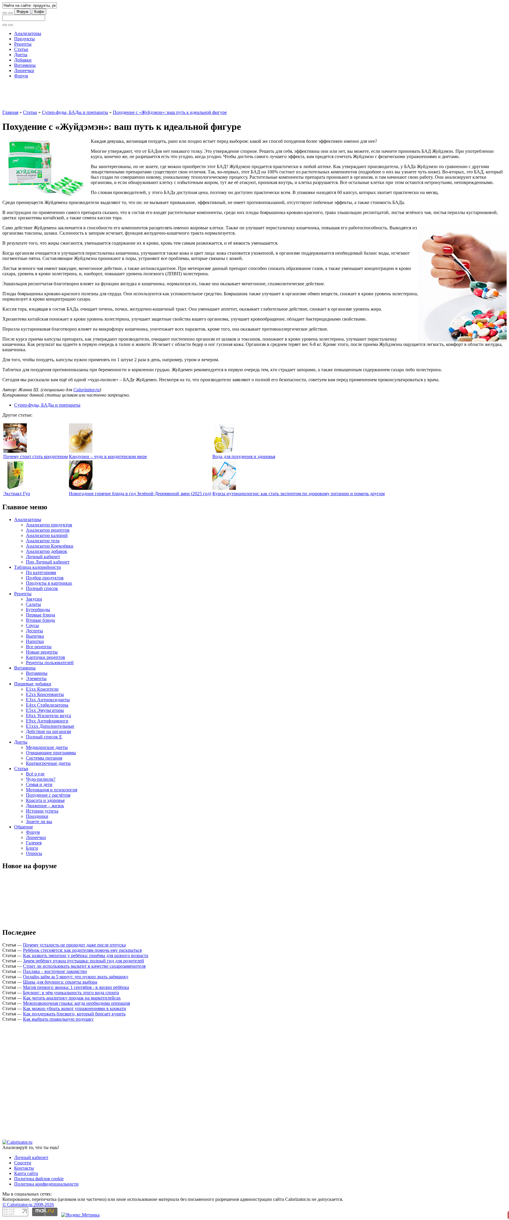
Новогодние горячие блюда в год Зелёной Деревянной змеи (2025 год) (140, 467)
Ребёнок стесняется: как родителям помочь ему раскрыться (82, 923)
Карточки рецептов (45, 630)
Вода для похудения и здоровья (243, 429)
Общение (23, 800)
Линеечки (24, 70)
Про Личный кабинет (48, 535)
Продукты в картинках (49, 556)
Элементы (36, 651)
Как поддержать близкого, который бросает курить (74, 987)
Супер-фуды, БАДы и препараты (75, 85)
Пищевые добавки (32, 657)
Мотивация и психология (51, 763)
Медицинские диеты (47, 720)
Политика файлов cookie (39, 1152)
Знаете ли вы (39, 795)
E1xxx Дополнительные (50, 699)
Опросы (34, 826)
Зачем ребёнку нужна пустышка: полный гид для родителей (83, 934)
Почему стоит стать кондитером (35, 429)
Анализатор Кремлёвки (49, 519)
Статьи (21, 49)
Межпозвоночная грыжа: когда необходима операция (76, 976)
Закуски (34, 572)
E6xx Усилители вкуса (48, 689)
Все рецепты (39, 620)
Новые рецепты (42, 625)
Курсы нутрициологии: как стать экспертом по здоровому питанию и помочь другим (298, 467)
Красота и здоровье (45, 773)
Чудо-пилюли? (40, 752)
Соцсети (22, 1136)
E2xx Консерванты (45, 667)
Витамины (25, 65)
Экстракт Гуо (16, 467)
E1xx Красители (42, 662)
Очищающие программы (51, 726)
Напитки (35, 614)
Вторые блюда (40, 593)
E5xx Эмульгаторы (45, 683)
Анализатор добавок (46, 524)
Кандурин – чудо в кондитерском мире (108, 429)
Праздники (37, 789)
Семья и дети (39, 757)
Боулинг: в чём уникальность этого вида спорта (71, 966)
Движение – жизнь (45, 779)
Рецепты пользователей (50, 636)
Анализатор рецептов (48, 503)
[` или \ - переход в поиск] (4, 13)
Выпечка (35, 609)
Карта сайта (26, 1146)
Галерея (34, 816)
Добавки (23, 59)
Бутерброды (38, 583)
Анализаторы (27, 33)
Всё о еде (35, 747)
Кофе (39, 11)
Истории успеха (42, 784)
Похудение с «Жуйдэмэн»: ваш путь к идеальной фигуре (170, 85)
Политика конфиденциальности (46, 1157)
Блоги (32, 821)
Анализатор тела (43, 514)
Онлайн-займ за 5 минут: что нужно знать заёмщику (75, 950)
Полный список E (44, 710)
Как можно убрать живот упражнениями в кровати (74, 981)
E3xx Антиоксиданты (48, 673)
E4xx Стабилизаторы (47, 678)
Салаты (33, 577)
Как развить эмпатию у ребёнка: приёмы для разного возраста (85, 928)
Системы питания (44, 731)
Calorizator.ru (86, 363)
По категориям (41, 545)
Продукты (24, 38)
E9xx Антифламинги (47, 694)
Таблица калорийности (37, 540)
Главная (10, 85)
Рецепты (23, 44)
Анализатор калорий (47, 508)
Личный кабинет (43, 530)
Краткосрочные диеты (48, 736)
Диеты (20, 54)
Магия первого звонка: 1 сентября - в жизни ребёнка (76, 960)
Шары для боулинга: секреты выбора (60, 955)
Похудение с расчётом (48, 768)
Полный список (42, 561)
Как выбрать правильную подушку (58, 992)
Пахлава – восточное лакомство (55, 944)
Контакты (24, 1141)
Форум (22, 11)
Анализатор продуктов (49, 498)
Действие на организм (48, 704)
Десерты (34, 604)
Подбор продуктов (45, 551)
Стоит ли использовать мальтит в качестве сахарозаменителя (84, 939)
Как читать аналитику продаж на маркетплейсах (72, 971)
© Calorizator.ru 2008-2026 (28, 1178)
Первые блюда (40, 588)
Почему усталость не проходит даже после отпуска (74, 918)
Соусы (32, 598)
